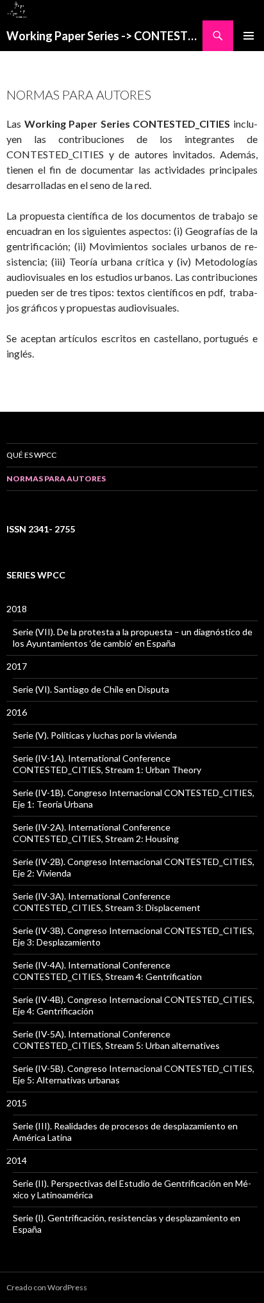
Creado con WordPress (46, 1287)
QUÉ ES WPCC (31, 455)
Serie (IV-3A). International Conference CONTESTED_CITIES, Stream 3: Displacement (107, 902)
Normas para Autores (56, 478)
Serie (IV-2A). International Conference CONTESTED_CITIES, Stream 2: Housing (96, 833)
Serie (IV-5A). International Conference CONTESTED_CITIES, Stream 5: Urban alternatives (116, 1039)
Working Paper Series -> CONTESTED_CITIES (104, 36)
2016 (16, 712)
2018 (16, 608)
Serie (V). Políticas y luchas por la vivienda (95, 735)
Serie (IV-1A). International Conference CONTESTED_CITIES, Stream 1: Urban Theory (107, 764)
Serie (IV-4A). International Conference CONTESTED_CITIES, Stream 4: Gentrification (107, 971)
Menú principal (248, 35)
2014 (16, 1160)
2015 (16, 1102)
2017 (16, 666)
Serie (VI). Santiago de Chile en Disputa (91, 689)
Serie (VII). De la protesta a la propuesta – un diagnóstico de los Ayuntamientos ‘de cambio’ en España (132, 637)
